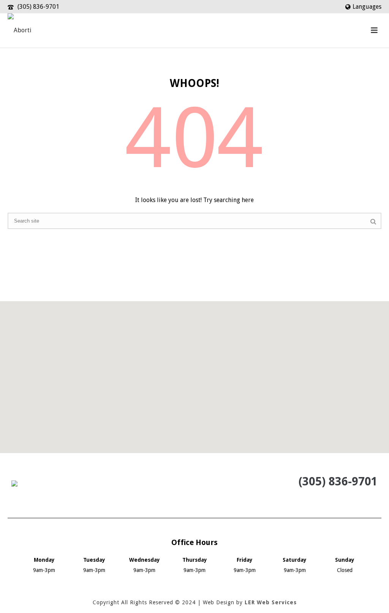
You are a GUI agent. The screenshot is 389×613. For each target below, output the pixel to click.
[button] (194, 372)
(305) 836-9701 (38, 6)
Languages (367, 6)
